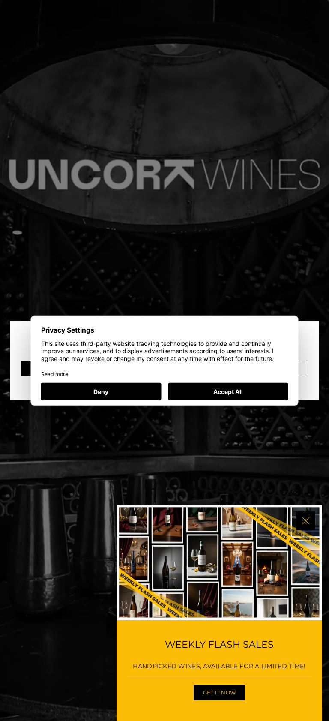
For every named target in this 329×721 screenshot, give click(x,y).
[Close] (305, 520)
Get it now (219, 692)
